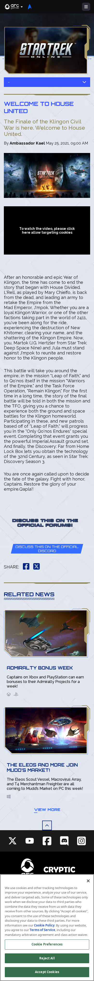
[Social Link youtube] (29, 841)
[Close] (88, 881)
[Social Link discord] (64, 841)
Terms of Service (42, 930)
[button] (14, 7)
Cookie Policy (44, 925)
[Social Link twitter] (12, 840)
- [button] (9, 82)
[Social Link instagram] (81, 841)
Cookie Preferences (47, 944)
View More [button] (47, 809)
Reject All (46, 958)
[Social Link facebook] (47, 841)
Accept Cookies (47, 972)
